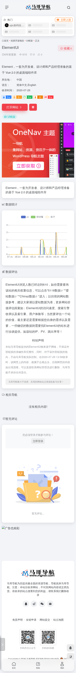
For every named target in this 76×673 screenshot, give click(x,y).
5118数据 (54, 290)
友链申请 (31, 619)
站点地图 (58, 619)
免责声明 (17, 619)
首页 (6, 40)
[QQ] (26, 603)
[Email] (50, 603)
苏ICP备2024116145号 (47, 658)
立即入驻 (66, 19)
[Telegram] (34, 603)
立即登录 (38, 441)
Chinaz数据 (27, 296)
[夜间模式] (70, 656)
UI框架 (29, 40)
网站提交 (45, 619)
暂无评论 (11, 419)
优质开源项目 (17, 40)
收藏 (68, 48)
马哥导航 (30, 658)
